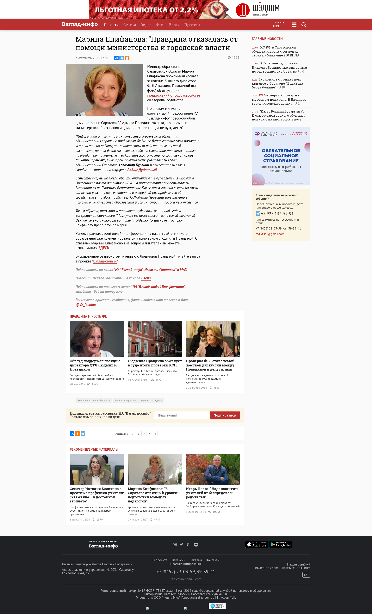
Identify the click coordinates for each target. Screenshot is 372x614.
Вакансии (178, 560)
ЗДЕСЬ (103, 247)
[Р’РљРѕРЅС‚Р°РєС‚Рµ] (116, 58)
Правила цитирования (186, 564)
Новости (111, 24)
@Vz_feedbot (86, 304)
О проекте (159, 560)
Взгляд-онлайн (105, 261)
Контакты (213, 560)
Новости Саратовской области (94, 400)
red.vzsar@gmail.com (270, 234)
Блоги (174, 24)
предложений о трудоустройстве (173, 95)
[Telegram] (121, 58)
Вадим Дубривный (142, 169)
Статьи (129, 24)
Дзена (146, 278)
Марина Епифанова (125, 400)
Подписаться (225, 415)
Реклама (196, 560)
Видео (146, 24)
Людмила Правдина (151, 400)
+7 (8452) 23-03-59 (269, 228)
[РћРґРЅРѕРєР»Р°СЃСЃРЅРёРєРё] (127, 58)
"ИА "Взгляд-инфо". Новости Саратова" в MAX (150, 269)
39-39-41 (294, 228)
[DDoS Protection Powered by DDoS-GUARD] (217, 608)
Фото (160, 24)
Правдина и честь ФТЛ (89, 316)
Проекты (192, 24)
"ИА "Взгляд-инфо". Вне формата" (158, 286)
